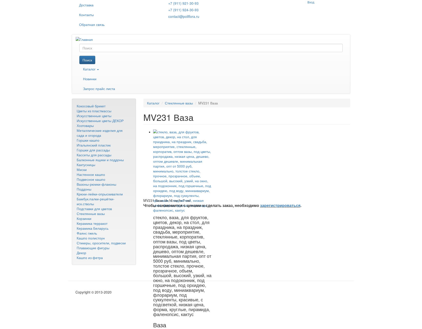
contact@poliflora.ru (183, 16)
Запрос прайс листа (99, 88)
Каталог (89, 69)
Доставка (86, 4)
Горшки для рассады (93, 149)
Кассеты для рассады (94, 154)
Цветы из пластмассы (94, 110)
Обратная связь (92, 24)
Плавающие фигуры (93, 247)
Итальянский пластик (94, 145)
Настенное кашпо (91, 174)
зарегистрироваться (280, 205)
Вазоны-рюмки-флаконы (96, 184)
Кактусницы (86, 164)
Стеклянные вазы (91, 213)
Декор (81, 252)
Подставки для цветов (94, 208)
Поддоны (84, 189)
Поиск (87, 59)
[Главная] (86, 39)
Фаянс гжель (87, 233)
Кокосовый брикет (91, 105)
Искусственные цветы (94, 115)
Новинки (89, 78)
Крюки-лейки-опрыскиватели (100, 194)
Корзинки (84, 218)
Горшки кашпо (88, 140)
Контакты (86, 14)
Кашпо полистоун (91, 238)
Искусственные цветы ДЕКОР (100, 120)
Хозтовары (85, 125)
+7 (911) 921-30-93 (183, 3)
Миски (82, 169)
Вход (310, 2)
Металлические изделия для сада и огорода (100, 133)
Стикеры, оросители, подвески (101, 242)
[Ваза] (182, 171)
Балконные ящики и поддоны (100, 159)
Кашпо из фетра (90, 257)
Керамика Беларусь (92, 228)
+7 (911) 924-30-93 (183, 9)
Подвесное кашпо (91, 179)
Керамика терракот (92, 223)
